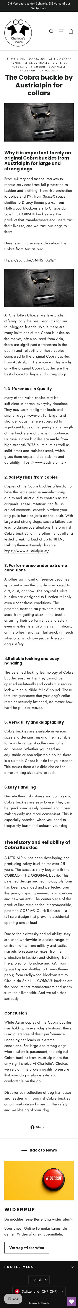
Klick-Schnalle (36, 63)
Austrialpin (16, 59)
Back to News (43, 1150)
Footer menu (19, 1267)
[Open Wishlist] (71, 1301)
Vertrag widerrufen (26, 1247)
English (36, 1279)
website (22, 1104)
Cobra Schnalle (42, 59)
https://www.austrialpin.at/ (44, 462)
